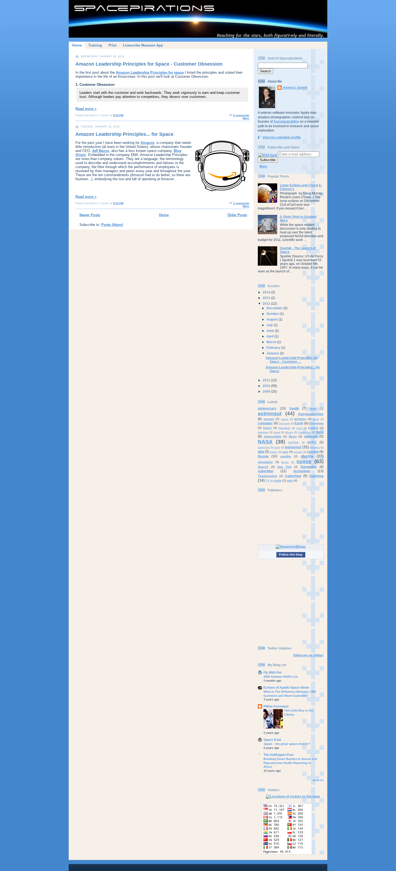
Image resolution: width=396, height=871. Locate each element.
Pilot (112, 45)
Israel (276, 432)
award (284, 419)
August (272, 319)
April (270, 336)
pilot (261, 451)
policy (273, 452)
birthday (300, 419)
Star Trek (284, 466)
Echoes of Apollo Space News (286, 687)
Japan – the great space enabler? (286, 743)
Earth (299, 423)
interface (263, 432)
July (270, 325)
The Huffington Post (278, 754)
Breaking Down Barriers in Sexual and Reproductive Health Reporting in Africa (290, 762)
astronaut (270, 413)
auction (268, 419)
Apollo (294, 408)
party (277, 447)
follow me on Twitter (308, 655)
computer (265, 423)
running (313, 451)
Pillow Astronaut (276, 706)
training (316, 476)
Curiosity (284, 423)
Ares (313, 408)
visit (290, 480)
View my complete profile (281, 137)
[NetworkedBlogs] (291, 546)
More (246, 118)
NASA (265, 442)
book (316, 419)
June (270, 330)
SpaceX (263, 466)
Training (95, 45)
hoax (299, 428)
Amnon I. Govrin (295, 87)
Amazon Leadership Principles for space (150, 72)
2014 (267, 292)
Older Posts (237, 215)
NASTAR (293, 442)
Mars (320, 432)
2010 (267, 385)
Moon (293, 436)
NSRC (312, 442)
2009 (267, 391)
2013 (267, 298)
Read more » (85, 109)
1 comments (241, 203)
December (274, 308)
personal (293, 447)
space (303, 461)
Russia (263, 456)
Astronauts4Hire (286, 121)
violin (278, 480)
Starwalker (308, 466)
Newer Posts (89, 215)
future (267, 427)
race (285, 451)
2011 (267, 380)
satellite (285, 456)
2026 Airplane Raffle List (280, 676)
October (273, 313)
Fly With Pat (272, 672)
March (271, 342)
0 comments (241, 115)
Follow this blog (290, 554)
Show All (318, 780)
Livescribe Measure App (143, 45)
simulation (265, 462)
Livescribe (304, 432)
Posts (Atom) (112, 225)
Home (77, 45)
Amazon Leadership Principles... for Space (124, 134)
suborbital (265, 471)
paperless (264, 447)
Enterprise (316, 423)
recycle (298, 452)
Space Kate (272, 739)
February (273, 347)
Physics (315, 447)
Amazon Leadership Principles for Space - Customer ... (292, 359)
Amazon (147, 143)
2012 (267, 303)
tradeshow (293, 476)
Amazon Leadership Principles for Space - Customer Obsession (149, 64)
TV (267, 480)
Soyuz (285, 462)
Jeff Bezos (100, 151)
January (273, 353)
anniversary (267, 408)
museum (311, 436)
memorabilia (272, 436)
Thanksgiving (267, 476)
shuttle (307, 456)
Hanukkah (284, 428)
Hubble (313, 427)
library (289, 432)
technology (301, 471)
